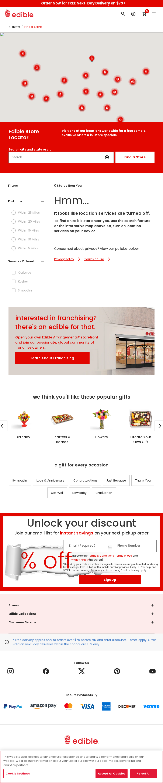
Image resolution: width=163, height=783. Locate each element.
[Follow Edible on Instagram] (10, 671)
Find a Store (135, 157)
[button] (92, 58)
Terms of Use (123, 555)
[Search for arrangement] (123, 14)
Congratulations (85, 480)
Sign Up (110, 580)
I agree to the (79, 555)
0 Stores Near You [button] (68, 185)
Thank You (143, 480)
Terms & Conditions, (101, 555)
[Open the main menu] (153, 14)
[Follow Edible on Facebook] (46, 671)
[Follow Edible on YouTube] (152, 671)
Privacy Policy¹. (80, 559)
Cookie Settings (18, 774)
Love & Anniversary (51, 480)
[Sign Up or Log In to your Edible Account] (133, 14)
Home (16, 26)
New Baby (79, 493)
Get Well (57, 493)
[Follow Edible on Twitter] (81, 671)
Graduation (104, 493)
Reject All (143, 774)
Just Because (116, 480)
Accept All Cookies (111, 774)
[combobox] (56, 157)
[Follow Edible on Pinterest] (117, 671)
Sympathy (20, 480)
